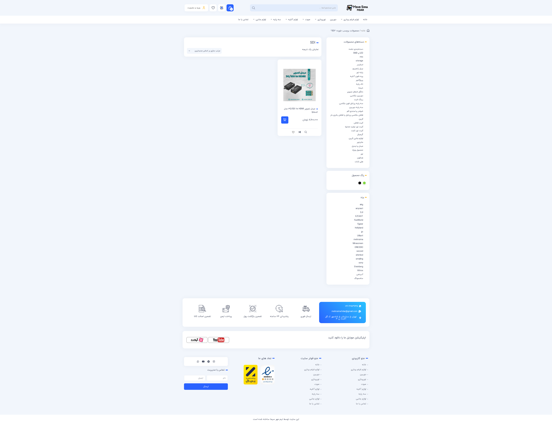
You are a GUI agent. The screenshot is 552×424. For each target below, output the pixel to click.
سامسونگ (358, 278)
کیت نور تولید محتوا (354, 126)
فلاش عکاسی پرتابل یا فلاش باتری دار (346, 115)
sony (361, 262)
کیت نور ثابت (357, 130)
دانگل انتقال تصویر (355, 92)
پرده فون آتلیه (356, 76)
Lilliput (360, 235)
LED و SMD (358, 53)
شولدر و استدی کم (355, 111)
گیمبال (360, 134)
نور (362, 154)
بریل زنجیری (357, 68)
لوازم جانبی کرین (356, 138)
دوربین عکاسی (356, 95)
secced (359, 251)
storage (359, 60)
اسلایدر (360, 64)
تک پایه (359, 84)
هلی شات (359, 161)
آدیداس (359, 274)
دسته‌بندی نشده (356, 49)
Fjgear (360, 224)
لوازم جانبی (261, 19)
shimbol (359, 255)
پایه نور (359, 72)
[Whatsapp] (198, 361)
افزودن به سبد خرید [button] (284, 120)
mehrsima (358, 239)
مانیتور (360, 142)
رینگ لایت (358, 99)
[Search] (253, 7)
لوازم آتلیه (293, 19)
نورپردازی (322, 19)
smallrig (359, 259)
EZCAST (359, 216)
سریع (306, 132)
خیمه (360, 88)
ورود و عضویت (193, 7)
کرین (361, 119)
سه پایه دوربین (356, 107)
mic (361, 57)
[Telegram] (208, 361)
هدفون (360, 157)
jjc (362, 231)
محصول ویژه (357, 150)
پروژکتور (359, 80)
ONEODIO (359, 247)
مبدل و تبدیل (357, 146)
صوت (307, 19)
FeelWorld (358, 220)
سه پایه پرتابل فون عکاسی (351, 103)
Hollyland (359, 228)
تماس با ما (243, 19)
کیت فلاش (358, 123)
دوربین (333, 19)
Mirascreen (358, 243)
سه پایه (277, 19)
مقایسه (299, 132)
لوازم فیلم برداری (351, 19)
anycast (359, 208)
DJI (361, 212)
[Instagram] (214, 361)
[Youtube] (203, 361)
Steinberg (358, 266)
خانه (365, 19)
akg (361, 204)
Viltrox (360, 270)
